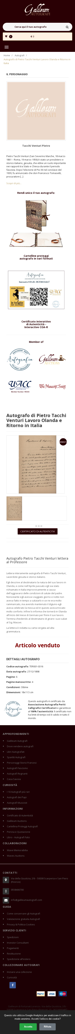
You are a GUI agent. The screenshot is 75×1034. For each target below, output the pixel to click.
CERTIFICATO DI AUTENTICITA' (37, 531)
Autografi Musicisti (17, 802)
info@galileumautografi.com (26, 900)
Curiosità (12, 977)
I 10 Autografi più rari (18, 791)
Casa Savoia (14, 779)
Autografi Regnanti (17, 773)
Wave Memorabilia (17, 850)
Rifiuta (47, 1026)
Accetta (28, 1026)
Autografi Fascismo (17, 768)
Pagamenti (13, 948)
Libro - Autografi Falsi (18, 837)
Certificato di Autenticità (20, 815)
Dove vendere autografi (20, 746)
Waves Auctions (16, 855)
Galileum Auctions (17, 821)
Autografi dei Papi (17, 797)
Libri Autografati (15, 751)
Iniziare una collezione (19, 972)
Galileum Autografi (17, 740)
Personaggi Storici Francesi (22, 762)
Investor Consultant (18, 942)
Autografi (19, 55)
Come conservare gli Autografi (23, 913)
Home (7, 55)
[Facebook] (12, 985)
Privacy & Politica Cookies (21, 924)
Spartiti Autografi (16, 757)
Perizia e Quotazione (18, 831)
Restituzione (14, 953)
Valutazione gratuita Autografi (23, 919)
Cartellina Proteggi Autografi (22, 826)
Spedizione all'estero (18, 959)
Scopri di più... (13, 183)
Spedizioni (13, 937)
